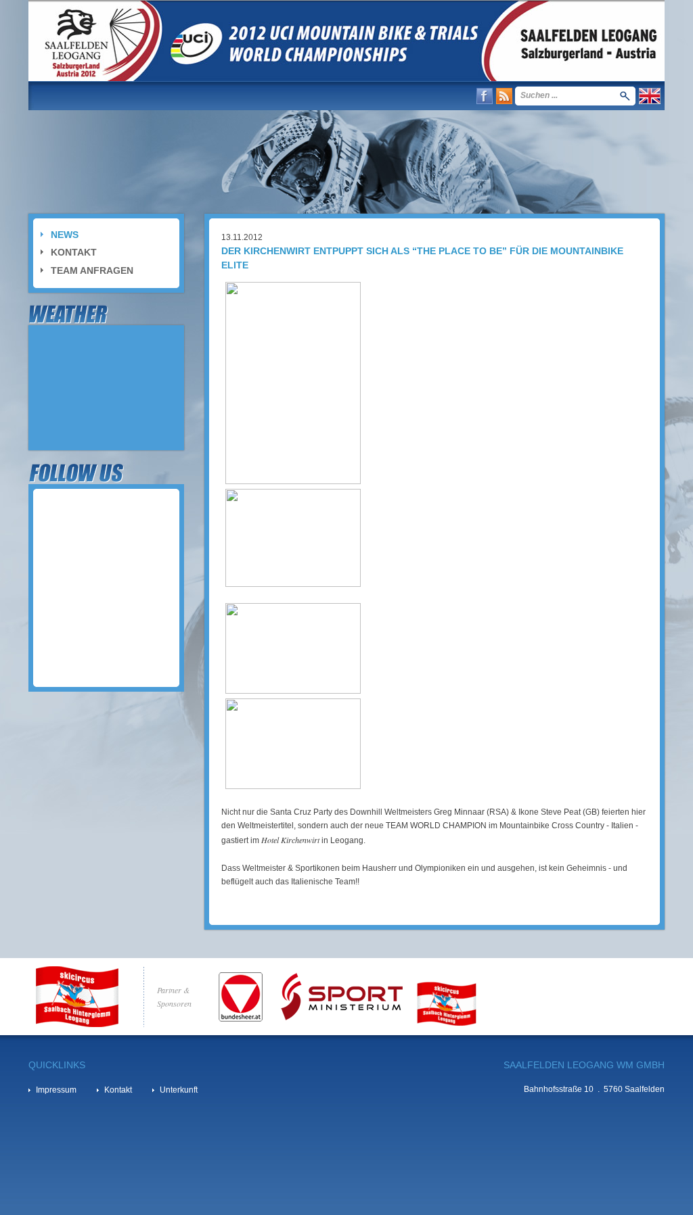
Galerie (222, 95)
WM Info (65, 95)
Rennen (119, 95)
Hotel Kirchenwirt (289, 839)
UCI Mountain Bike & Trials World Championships (346, 40)
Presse (275, 95)
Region (171, 95)
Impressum (56, 1090)
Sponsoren (337, 95)
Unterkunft (179, 1090)
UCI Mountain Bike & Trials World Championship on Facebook (484, 96)
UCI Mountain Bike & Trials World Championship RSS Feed (504, 96)
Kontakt (403, 95)
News (65, 234)
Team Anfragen (92, 270)
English (650, 96)
